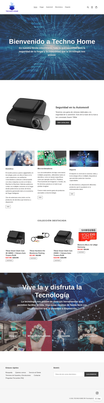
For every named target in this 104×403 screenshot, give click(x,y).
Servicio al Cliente (35, 372)
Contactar (37, 375)
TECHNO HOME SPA (80, 398)
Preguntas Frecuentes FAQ (15, 378)
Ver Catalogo (63, 122)
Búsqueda (9, 372)
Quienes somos (20, 372)
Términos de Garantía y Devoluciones (18, 375)
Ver (8, 206)
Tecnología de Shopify (92, 398)
